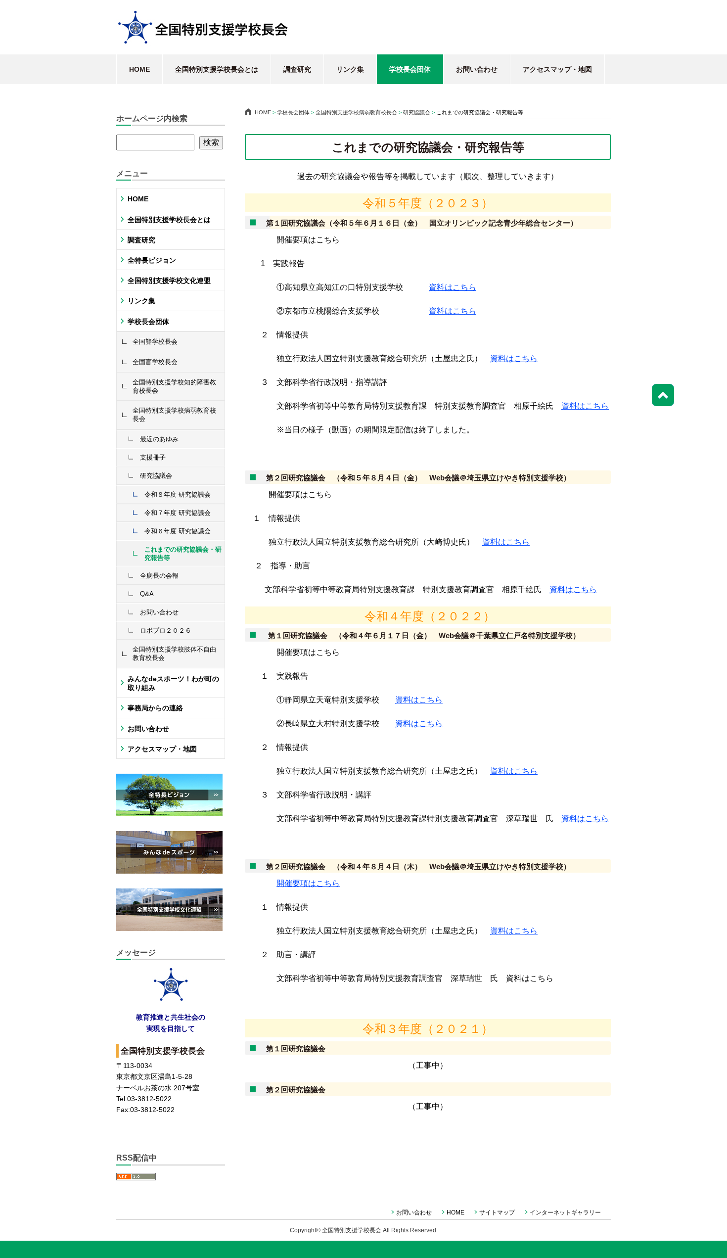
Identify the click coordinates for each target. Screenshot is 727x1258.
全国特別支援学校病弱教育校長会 (174, 414)
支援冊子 (153, 457)
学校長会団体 (410, 69)
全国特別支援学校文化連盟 (169, 280)
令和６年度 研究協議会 (177, 531)
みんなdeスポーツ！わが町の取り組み (173, 683)
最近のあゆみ (159, 439)
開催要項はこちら (308, 883)
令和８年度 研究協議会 (177, 494)
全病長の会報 (159, 575)
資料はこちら (452, 287)
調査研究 (297, 69)
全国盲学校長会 (155, 362)
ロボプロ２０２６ (165, 630)
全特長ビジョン (152, 260)
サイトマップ (497, 1212)
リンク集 (350, 69)
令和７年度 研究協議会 (177, 512)
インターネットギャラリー (565, 1212)
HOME (139, 69)
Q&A (147, 594)
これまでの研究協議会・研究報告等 (183, 553)
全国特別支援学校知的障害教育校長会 (174, 386)
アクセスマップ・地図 (557, 69)
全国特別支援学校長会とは (216, 69)
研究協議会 (156, 475)
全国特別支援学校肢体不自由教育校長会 (174, 653)
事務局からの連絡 (155, 708)
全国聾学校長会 (155, 341)
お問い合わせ (477, 69)
